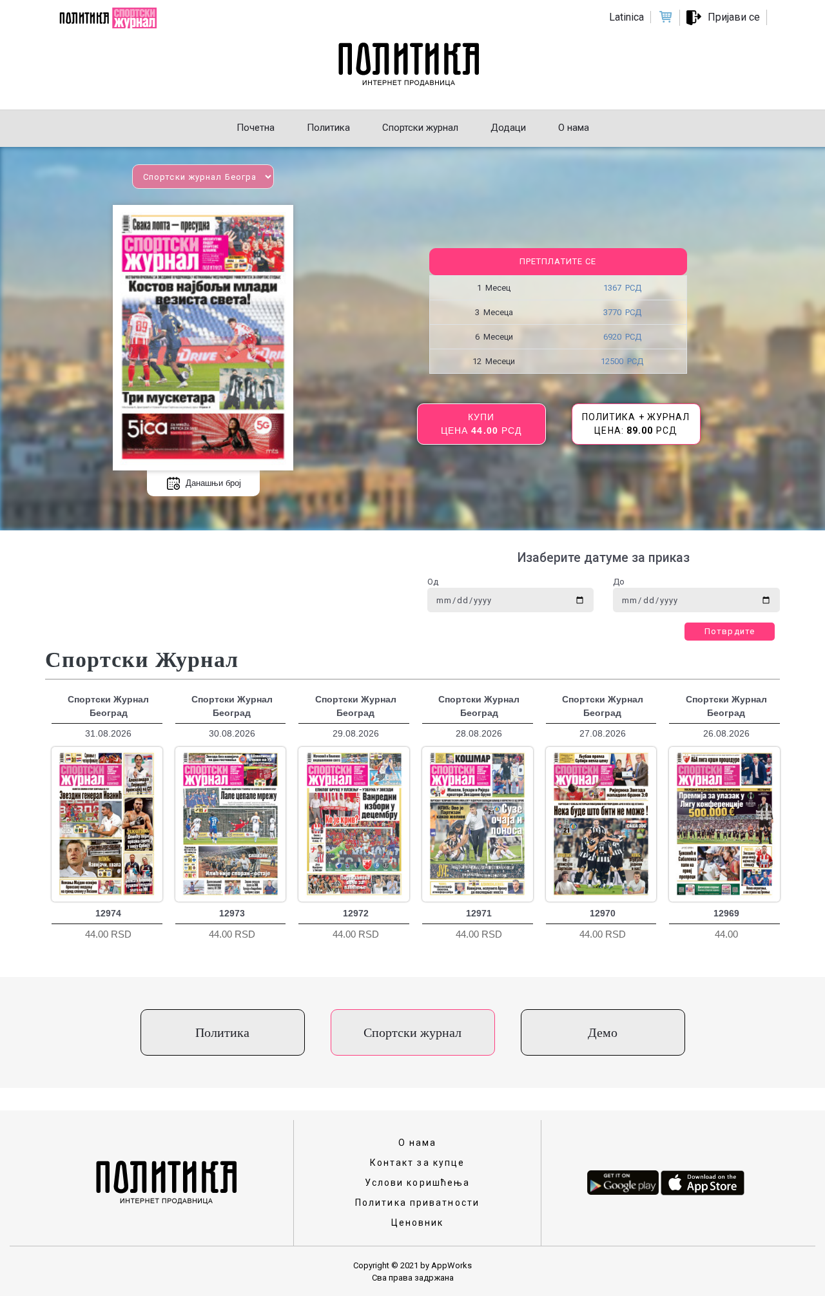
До (619, 581)
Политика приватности (417, 1202)
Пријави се (734, 17)
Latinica (626, 17)
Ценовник (417, 1222)
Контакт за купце (417, 1162)
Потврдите (729, 631)
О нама (417, 1142)
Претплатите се (557, 261)
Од (432, 581)
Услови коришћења (418, 1182)
